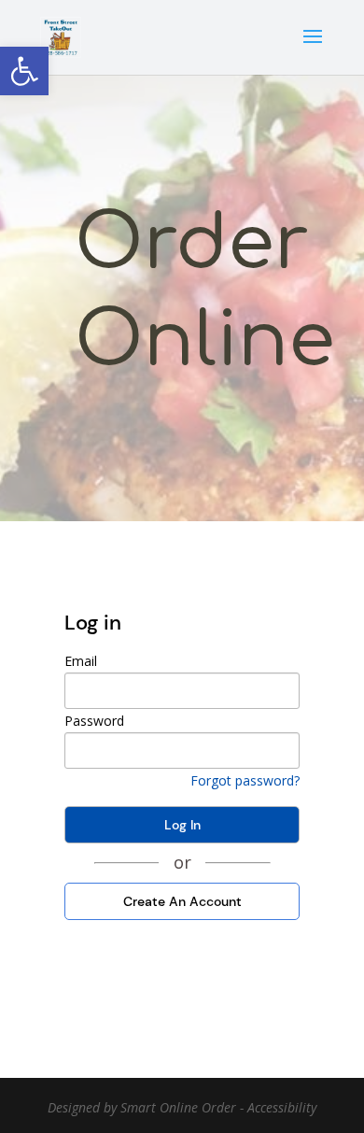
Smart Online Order (178, 1107)
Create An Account (182, 901)
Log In (182, 824)
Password (94, 720)
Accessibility (281, 1107)
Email (80, 661)
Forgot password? (245, 780)
